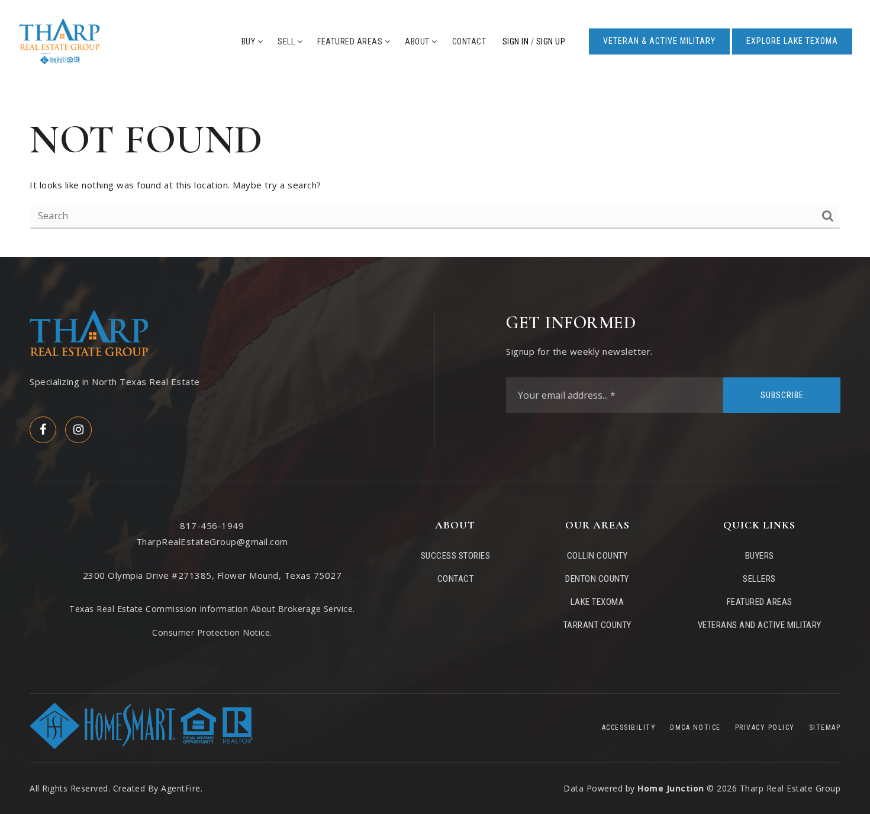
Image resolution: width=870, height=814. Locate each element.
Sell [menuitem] (287, 41)
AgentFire (181, 788)
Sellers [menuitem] (759, 578)
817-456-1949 (212, 525)
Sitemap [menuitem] (825, 727)
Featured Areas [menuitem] (351, 41)
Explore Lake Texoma (792, 41)
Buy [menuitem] (249, 41)
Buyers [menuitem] (759, 555)
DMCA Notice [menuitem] (695, 727)
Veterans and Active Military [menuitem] (759, 625)
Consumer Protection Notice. (212, 632)
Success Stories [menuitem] (456, 555)
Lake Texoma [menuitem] (597, 602)
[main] (435, 170)
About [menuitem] (418, 41)
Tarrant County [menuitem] (597, 625)
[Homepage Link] (59, 40)
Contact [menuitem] (469, 41)
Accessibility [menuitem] (629, 727)
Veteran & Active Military (659, 41)
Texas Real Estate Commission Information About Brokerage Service (211, 608)
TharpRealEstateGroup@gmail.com (212, 541)
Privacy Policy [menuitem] (765, 727)
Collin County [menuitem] (597, 555)
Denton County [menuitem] (597, 578)
